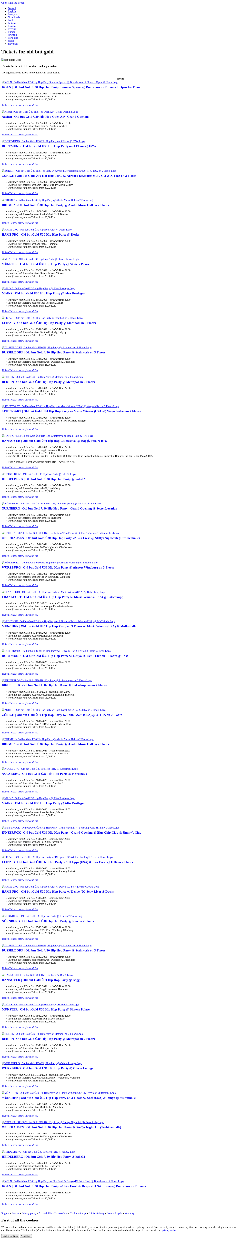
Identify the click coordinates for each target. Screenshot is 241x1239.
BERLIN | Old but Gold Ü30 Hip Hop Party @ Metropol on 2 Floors (48, 382)
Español (12, 26)
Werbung (129, 1213)
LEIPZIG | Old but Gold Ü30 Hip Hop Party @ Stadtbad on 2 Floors (49, 323)
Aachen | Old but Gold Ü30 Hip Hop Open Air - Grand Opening (45, 116)
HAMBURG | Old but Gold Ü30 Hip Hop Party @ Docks (40, 234)
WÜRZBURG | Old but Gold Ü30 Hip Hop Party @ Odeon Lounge (47, 1068)
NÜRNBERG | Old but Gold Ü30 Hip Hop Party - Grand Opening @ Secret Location (59, 508)
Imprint (15, 1213)
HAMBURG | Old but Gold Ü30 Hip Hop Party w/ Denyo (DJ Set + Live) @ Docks (58, 891)
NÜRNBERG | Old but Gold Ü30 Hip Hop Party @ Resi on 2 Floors (48, 921)
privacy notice (169, 1230)
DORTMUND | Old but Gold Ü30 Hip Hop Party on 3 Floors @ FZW (49, 146)
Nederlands (14, 17)
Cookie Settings (10, 1236)
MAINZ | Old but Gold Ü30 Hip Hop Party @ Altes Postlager (43, 293)
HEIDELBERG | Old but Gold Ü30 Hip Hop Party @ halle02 (43, 479)
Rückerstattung (96, 1213)
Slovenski (13, 43)
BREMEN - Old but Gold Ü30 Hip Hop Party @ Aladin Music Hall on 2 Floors (55, 205)
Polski (11, 20)
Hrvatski (12, 34)
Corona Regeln (114, 1213)
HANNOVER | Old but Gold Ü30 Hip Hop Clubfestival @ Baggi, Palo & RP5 (54, 440)
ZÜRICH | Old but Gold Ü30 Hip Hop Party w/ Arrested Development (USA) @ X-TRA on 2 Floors (69, 175)
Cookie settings (78, 1213)
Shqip (11, 40)
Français (12, 14)
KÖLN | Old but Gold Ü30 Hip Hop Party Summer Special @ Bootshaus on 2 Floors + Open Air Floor (71, 87)
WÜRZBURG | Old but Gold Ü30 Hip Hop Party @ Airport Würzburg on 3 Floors (58, 567)
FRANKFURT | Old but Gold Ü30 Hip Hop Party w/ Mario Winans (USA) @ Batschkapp (62, 597)
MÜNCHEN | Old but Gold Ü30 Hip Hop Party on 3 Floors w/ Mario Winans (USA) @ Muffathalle (69, 626)
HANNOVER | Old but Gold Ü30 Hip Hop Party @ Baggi (41, 980)
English (12, 11)
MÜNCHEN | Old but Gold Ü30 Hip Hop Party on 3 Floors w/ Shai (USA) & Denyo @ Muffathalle (69, 1097)
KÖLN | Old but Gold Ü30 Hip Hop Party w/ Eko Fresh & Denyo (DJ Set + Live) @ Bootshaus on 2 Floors (74, 1186)
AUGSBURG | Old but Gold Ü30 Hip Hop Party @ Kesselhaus (44, 773)
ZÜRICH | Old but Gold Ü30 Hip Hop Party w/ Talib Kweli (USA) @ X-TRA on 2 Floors (62, 715)
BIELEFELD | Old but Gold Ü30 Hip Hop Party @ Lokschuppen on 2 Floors (54, 685)
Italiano (12, 23)
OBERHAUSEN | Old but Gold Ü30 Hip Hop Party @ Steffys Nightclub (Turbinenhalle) (61, 1127)
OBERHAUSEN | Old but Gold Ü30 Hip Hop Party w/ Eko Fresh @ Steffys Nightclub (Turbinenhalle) (71, 538)
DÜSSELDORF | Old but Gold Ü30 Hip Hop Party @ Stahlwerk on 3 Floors (53, 352)
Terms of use (61, 1213)
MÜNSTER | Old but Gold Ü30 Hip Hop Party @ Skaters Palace (46, 264)
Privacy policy (29, 1213)
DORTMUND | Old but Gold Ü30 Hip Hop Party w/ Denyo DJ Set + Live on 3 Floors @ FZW (65, 656)
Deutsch (12, 8)
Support (5, 1213)
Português (13, 37)
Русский (12, 29)
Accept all (25, 1236)
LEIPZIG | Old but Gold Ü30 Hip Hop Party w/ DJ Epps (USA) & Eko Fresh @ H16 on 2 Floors (67, 862)
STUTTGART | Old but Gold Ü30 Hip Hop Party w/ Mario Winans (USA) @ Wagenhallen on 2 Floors (71, 411)
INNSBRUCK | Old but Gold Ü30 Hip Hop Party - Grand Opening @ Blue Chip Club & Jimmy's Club (71, 832)
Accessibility (45, 1213)
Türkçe (11, 31)
